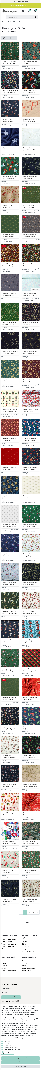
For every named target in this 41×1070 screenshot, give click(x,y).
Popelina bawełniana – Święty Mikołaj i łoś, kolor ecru (30, 900)
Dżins (24, 944)
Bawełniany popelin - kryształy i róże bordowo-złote (9, 439)
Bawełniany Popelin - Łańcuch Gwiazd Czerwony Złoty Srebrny (30, 698)
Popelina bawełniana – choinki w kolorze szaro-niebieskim (10, 583)
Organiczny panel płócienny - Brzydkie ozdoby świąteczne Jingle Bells (9, 842)
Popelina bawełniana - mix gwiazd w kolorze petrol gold (9, 381)
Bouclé (24, 963)
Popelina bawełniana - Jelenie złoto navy (30, 352)
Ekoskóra (4, 966)
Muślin (3, 949)
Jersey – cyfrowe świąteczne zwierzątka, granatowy (10, 641)
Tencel (24, 961)
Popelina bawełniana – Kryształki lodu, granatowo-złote (10, 900)
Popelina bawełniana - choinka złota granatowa (30, 323)
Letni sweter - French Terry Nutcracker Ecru (9, 410)
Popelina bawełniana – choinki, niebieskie (10, 555)
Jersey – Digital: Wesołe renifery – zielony (8, 670)
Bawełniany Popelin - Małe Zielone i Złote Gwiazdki (9, 235)
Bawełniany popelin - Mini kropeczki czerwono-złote (9, 468)
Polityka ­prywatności (22, 1038)
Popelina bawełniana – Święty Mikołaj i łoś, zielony (10, 62)
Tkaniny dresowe (7, 946)
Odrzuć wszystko (20, 1062)
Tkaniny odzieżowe (29, 968)
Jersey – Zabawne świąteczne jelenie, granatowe (29, 728)
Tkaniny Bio (26, 970)
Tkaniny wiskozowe (8, 944)
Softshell (4, 968)
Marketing (8, 1045)
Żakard (24, 966)
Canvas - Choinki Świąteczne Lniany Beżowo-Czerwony (29, 120)
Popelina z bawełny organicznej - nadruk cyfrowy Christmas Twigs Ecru (30, 294)
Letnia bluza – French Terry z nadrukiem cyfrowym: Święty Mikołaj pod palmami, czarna (30, 756)
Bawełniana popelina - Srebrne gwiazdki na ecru (9, 525)
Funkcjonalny (9, 1052)
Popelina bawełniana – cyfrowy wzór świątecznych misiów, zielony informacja (30, 871)
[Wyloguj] (23, 11)
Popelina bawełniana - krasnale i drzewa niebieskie (30, 439)
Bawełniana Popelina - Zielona (30, 265)
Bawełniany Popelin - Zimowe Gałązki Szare (9, 294)
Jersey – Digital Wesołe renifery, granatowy (7, 120)
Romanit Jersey (28, 951)
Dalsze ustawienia (7, 1054)
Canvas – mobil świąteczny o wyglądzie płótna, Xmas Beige (8, 871)
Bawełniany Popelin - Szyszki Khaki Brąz (30, 235)
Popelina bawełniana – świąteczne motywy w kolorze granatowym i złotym (10, 91)
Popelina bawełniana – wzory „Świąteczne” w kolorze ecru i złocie (30, 555)
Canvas (4, 963)
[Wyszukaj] (35, 17)
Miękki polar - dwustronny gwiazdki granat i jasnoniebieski (9, 149)
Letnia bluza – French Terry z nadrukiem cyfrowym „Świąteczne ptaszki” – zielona (10, 177)
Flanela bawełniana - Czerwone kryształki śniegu (30, 670)
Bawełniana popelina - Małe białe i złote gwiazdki (30, 497)
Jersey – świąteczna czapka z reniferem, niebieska (30, 641)
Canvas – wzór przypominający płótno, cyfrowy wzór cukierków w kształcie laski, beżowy (9, 206)
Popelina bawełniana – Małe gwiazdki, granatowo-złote (30, 177)
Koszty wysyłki (6, 989)
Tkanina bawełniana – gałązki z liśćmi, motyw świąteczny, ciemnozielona (30, 842)
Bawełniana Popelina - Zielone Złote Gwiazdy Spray (9, 698)
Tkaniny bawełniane (9, 939)
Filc (2, 961)
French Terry (27, 946)
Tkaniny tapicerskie (8, 970)
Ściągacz (25, 949)
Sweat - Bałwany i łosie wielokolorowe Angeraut (30, 410)
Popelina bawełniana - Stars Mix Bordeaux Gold (30, 381)
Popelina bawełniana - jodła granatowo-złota (9, 497)
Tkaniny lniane (6, 941)
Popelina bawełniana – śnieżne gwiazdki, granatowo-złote (30, 583)
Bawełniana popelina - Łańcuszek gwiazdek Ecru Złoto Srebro (30, 785)
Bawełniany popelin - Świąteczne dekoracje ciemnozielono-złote (9, 612)
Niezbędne (8, 1041)
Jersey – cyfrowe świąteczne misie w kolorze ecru (29, 612)
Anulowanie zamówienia (11, 997)
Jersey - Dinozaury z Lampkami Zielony (29, 206)
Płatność (4, 992)
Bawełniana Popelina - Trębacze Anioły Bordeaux (9, 265)
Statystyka (8, 1043)
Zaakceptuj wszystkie (20, 1058)
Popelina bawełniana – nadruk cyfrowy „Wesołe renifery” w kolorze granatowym (10, 785)
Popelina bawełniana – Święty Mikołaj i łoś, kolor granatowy (10, 728)
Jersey (24, 941)
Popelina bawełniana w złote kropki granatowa (10, 352)
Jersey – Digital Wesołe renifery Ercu (9, 756)
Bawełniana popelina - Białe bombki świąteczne (9, 814)
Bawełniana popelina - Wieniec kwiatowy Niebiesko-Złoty (30, 468)
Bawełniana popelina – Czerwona (30, 814)
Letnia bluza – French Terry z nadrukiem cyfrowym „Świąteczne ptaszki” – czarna (30, 91)
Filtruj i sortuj (11, 38)
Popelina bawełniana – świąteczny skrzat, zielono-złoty (30, 525)
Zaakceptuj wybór (21, 1066)
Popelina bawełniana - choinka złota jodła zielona (9, 323)
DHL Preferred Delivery (12, 1049)
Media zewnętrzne (11, 1047)
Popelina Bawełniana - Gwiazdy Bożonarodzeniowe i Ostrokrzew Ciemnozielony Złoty (30, 62)
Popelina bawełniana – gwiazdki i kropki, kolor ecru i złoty (30, 149)
